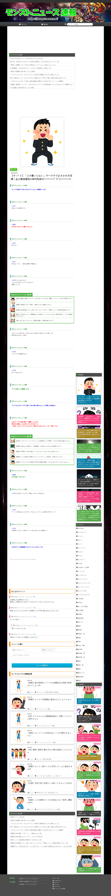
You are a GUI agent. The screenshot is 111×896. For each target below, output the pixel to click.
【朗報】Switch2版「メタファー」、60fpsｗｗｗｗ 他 (25, 833)
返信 (34, 596)
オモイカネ (40, 809)
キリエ (39, 709)
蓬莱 (50, 759)
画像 (54, 742)
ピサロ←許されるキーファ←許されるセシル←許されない (27, 58)
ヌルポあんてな (57, 880)
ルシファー (49, 742)
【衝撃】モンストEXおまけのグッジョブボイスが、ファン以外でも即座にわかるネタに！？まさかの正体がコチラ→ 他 (45, 846)
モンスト (44, 709)
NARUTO (40, 792)
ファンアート (41, 742)
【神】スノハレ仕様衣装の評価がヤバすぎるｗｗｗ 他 (26, 840)
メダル (43, 725)
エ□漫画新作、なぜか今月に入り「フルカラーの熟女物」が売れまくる (30, 68)
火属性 (58, 809)
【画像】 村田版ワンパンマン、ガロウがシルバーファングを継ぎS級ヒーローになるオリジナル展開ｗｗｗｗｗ (42, 84)
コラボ (45, 792)
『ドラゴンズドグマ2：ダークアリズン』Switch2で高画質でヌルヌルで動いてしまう (34, 74)
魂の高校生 (55, 692)
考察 (50, 692)
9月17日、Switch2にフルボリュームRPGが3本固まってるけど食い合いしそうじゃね (34, 61)
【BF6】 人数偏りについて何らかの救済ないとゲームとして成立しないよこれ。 (33, 65)
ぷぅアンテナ (57, 886)
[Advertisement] (42, 40)
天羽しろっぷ (51, 776)
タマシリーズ (41, 692)
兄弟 (49, 792)
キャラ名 (47, 809)
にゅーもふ (56, 882)
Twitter (13, 882)
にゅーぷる (56, 884)
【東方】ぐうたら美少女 (17, 817)
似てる (45, 776)
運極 (48, 709)
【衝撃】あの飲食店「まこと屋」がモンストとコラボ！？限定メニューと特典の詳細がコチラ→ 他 (39, 843)
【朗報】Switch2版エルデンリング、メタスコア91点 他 (26, 836)
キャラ (31, 692)
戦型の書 (45, 759)
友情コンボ (54, 792)
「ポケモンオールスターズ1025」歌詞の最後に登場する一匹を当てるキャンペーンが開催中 (36, 81)
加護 (47, 692)
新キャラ (58, 776)
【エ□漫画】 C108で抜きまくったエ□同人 (22, 87)
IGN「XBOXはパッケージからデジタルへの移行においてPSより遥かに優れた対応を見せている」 (38, 78)
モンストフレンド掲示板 (59, 888)
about (13, 878)
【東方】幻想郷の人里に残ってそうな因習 (22, 71)
